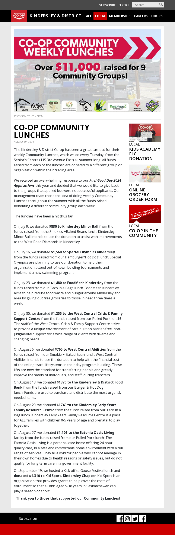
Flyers (124, 5)
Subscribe (107, 5)
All (89, 16)
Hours (157, 16)
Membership (119, 16)
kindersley (22, 116)
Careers (141, 16)
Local (100, 16)
